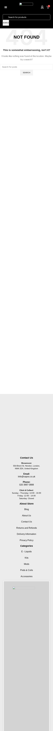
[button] (6, 7)
